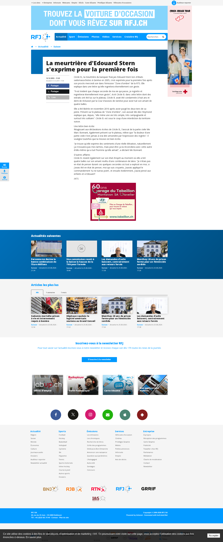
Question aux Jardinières (97, 456)
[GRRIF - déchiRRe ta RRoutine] (148, 488)
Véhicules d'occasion (123, 435)
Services (117, 36)
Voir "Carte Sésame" (113, 385)
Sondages (91, 466)
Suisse (57, 46)
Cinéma (118, 438)
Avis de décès (120, 459)
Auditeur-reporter (184, 3)
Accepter (213, 535)
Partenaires (148, 452)
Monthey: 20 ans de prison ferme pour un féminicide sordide (151, 262)
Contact (147, 463)
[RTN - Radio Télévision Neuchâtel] (99, 488)
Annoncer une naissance (97, 452)
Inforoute (57, 3)
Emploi (74, 3)
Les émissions (92, 435)
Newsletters (107, 415)
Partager (54, 85)
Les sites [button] (36, 3)
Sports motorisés (66, 463)
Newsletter (148, 466)
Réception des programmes (155, 438)
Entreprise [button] (47, 3)
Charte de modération (153, 459)
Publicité (147, 445)
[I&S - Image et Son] (99, 498)
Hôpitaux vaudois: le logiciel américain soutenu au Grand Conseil (80, 319)
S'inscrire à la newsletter (99, 359)
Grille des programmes (96, 445)
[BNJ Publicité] (49, 488)
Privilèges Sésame (105, 3)
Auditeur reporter (38, 459)
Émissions (83, 36)
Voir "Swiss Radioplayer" (78, 385)
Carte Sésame (90, 3)
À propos (147, 435)
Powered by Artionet (134, 515)
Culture (34, 449)
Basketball (63, 442)
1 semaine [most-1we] (50, 292)
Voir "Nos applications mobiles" (148, 385)
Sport (72, 36)
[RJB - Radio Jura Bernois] (74, 488)
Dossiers (34, 456)
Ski (60, 452)
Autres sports (64, 473)
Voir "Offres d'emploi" (42, 385)
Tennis (61, 459)
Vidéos (106, 36)
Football (62, 435)
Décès (81, 3)
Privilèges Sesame (122, 442)
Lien (53, 97)
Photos (95, 36)
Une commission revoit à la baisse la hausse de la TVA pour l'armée (80, 262)
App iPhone (125, 415)
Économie (35, 445)
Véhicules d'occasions (122, 3)
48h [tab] (37, 292)
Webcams (66, 3)
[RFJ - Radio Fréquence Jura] (123, 488)
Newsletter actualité (39, 463)
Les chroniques (93, 438)
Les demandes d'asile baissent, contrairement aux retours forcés (115, 262)
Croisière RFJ (131, 36)
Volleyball (62, 445)
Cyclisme (62, 449)
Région (33, 435)
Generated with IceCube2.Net (156, 515)
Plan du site (64, 517)
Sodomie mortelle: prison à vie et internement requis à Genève (45, 319)
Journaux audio (37, 452)
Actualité (61, 36)
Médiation (148, 456)
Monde (33, 442)
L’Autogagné (92, 459)
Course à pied (64, 470)
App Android (142, 415)
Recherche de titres (95, 442)
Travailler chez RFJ (151, 449)
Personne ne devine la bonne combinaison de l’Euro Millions (43, 262)
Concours (91, 470)
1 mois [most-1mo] (63, 292)
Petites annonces (122, 449)
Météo (118, 445)
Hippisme (63, 456)
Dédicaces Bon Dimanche (97, 449)
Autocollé (91, 463)
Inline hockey (64, 466)
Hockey (62, 438)
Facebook (56, 415)
